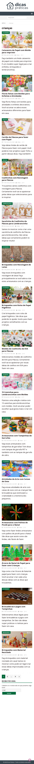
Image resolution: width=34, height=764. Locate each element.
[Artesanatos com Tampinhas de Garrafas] (17, 425)
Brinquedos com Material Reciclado (14, 651)
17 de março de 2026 (9, 142)
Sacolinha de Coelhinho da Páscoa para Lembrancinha (14, 222)
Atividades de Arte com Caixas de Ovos (16, 480)
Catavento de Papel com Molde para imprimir (16, 51)
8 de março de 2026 (8, 226)
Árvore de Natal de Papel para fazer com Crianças (16, 564)
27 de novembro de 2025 (10, 611)
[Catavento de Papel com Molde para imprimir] (17, 39)
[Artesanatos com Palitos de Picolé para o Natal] (17, 512)
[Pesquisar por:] (17, 17)
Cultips (18, 55)
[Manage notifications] (29, 760)
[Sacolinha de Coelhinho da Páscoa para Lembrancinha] (17, 210)
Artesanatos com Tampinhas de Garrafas (17, 436)
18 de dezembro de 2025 (10, 484)
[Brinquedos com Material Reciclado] (17, 639)
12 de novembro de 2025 (10, 655)
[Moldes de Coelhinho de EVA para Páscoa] (17, 338)
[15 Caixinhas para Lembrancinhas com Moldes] (17, 381)
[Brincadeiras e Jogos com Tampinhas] (17, 596)
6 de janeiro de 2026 (8, 397)
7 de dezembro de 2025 (9, 527)
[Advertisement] (17, 726)
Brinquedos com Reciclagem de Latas (16, 265)
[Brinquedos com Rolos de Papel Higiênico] (17, 294)
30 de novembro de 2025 (10, 568)
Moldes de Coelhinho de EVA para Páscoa (15, 350)
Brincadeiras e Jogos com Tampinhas (13, 607)
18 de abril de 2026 (8, 55)
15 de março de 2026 (9, 182)
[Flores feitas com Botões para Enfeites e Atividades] (17, 83)
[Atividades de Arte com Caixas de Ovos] (17, 468)
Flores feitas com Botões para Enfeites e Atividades (16, 94)
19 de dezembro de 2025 (10, 440)
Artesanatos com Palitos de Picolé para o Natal (15, 523)
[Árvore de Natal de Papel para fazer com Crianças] (17, 552)
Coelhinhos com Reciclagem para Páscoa (15, 179)
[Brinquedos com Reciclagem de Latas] (17, 254)
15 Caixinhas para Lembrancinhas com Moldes (15, 393)
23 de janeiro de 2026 (9, 269)
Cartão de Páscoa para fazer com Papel (15, 138)
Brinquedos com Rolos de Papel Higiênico (16, 306)
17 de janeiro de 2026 (9, 353)
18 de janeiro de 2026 (9, 310)
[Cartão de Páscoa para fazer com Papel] (17, 126)
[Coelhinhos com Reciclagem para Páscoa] (17, 167)
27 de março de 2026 (9, 98)
